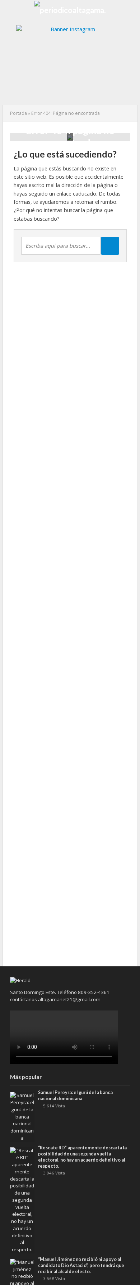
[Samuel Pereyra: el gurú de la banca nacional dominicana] (22, 1116)
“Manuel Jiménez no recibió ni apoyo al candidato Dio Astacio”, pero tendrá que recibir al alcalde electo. (81, 1265)
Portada (18, 113)
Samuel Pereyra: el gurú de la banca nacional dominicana (75, 1095)
